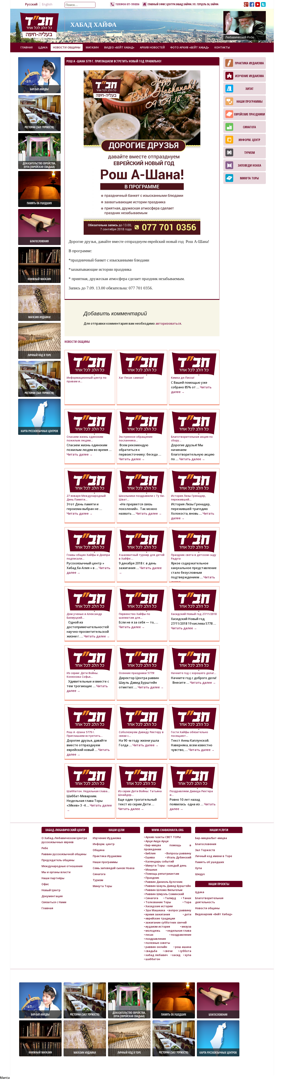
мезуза (186, 926)
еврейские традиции (160, 918)
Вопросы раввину (178, 853)
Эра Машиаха (155, 910)
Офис (45, 884)
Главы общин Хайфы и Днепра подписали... (88, 556)
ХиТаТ (249, 89)
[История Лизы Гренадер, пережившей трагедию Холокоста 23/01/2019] (194, 482)
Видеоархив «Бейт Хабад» (213, 914)
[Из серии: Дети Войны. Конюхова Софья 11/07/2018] (90, 659)
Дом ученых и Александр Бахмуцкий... (84, 615)
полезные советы (157, 943)
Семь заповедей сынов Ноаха (113, 868)
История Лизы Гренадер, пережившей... (188, 497)
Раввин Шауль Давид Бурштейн (168, 886)
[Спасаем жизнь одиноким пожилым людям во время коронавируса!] (90, 422)
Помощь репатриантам (162, 873)
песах (149, 934)
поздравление (181, 934)
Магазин (92, 47)
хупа (188, 955)
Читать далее (80, 454)
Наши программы (249, 101)
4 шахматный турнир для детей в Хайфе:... (141, 556)
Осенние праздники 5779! (136, 673)
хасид (176, 955)
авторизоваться (168, 323)
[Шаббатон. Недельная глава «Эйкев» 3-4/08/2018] (90, 777)
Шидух (200, 874)
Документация (52, 896)
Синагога (249, 127)
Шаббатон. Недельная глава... (88, 791)
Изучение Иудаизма (249, 76)
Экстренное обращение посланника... (135, 438)
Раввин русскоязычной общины (64, 854)
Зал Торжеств (205, 850)
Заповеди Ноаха (249, 165)
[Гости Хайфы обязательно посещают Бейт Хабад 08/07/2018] (194, 718)
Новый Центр (51, 890)
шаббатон (152, 959)
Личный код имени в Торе (213, 856)
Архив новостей (152, 47)
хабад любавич (156, 955)
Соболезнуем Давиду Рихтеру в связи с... (141, 733)
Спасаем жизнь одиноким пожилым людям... (85, 438)
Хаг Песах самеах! (131, 377)
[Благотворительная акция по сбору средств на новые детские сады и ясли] (194, 422)
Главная (26, 47)
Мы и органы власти (56, 872)
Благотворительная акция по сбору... (192, 438)
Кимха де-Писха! (182, 377)
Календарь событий (159, 861)
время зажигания (157, 914)
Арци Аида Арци (156, 841)
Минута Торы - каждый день (165, 865)
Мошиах (151, 869)
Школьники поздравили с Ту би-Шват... (142, 497)
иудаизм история (157, 926)
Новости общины (66, 47)
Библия (150, 853)
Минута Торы (249, 178)
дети (187, 914)
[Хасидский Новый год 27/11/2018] (194, 600)
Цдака (43, 47)
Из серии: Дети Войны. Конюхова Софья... (82, 674)
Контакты (222, 47)
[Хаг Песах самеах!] (142, 363)
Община (99, 850)
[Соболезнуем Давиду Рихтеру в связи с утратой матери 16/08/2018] (142, 718)
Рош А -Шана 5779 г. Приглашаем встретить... (85, 733)
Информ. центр (249, 140)
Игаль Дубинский (179, 857)
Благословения (205, 844)
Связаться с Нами (54, 902)
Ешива (150, 857)
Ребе (45, 848)
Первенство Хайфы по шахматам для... (134, 615)
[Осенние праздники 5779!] (142, 659)
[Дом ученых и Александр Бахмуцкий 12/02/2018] (90, 600)
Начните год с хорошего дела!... (193, 673)
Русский (31, 4)
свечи (168, 951)
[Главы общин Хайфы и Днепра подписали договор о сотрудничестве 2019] (90, 541)
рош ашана (183, 947)
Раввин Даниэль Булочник (164, 882)
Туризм (249, 152)
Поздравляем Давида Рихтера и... (191, 792)
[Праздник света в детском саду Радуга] (194, 541)
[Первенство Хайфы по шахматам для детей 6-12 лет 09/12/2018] (142, 600)
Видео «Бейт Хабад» (119, 47)
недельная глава (179, 930)
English (47, 4)
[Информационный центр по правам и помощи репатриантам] (90, 363)
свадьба (151, 951)
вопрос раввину (179, 910)
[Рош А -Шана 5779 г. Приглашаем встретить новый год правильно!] (90, 718)
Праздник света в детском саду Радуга (193, 556)
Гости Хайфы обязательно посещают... (189, 733)
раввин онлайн (156, 947)
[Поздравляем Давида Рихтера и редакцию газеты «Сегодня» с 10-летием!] (193, 777)
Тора (187, 902)
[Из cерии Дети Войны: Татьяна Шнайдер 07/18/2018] (141, 777)
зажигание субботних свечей (166, 922)
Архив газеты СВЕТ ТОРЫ (163, 837)
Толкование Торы (158, 902)
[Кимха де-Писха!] (194, 363)
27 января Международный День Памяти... (86, 497)
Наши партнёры (53, 878)
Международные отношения (62, 866)
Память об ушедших (209, 862)
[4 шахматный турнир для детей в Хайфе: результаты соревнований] (142, 541)
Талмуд (170, 898)
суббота (185, 951)
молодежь (152, 930)
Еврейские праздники (249, 114)
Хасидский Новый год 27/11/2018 (194, 614)
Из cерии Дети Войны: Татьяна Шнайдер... (140, 792)
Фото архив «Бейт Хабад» (189, 47)
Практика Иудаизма (249, 63)
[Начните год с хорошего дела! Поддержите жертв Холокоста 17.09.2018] (194, 659)
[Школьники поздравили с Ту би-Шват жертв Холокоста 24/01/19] (142, 482)
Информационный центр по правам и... (86, 379)
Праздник (152, 878)
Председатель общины (58, 860)
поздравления (155, 939)
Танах (187, 898)
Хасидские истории (159, 906)
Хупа (198, 868)
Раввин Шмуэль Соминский (164, 894)
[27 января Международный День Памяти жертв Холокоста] (90, 482)
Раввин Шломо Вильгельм (163, 890)
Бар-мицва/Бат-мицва (211, 838)
